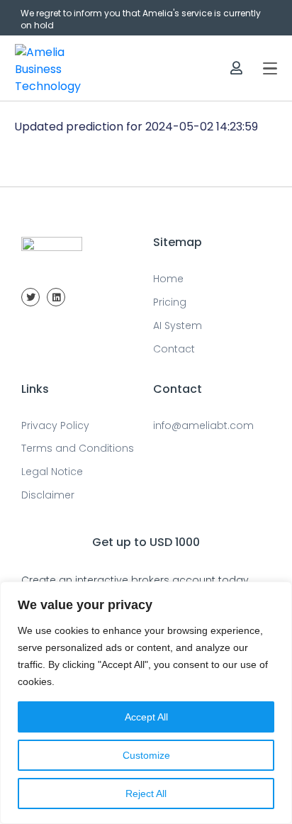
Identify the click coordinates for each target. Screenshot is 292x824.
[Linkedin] (56, 297)
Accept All (146, 717)
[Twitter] (30, 297)
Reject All (146, 793)
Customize (146, 755)
